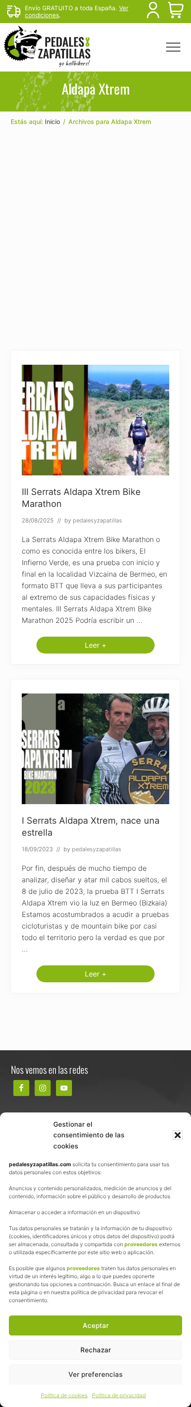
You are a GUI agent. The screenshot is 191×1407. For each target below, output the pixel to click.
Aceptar (96, 1325)
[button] (177, 1135)
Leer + (96, 647)
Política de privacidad (119, 1395)
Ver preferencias (95, 1374)
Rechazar (95, 1350)
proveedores (141, 1244)
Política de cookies (64, 1395)
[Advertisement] (95, 238)
